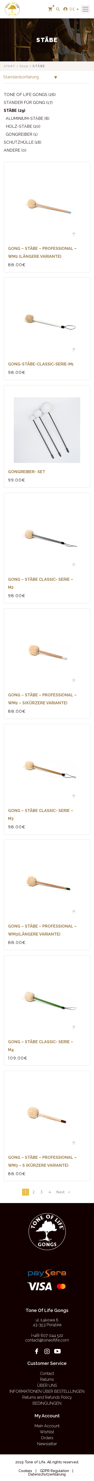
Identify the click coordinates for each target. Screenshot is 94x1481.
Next (63, 1192)
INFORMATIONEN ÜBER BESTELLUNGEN (47, 1391)
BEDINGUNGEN (47, 1403)
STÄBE (10, 110)
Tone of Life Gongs (25, 94)
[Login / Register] (65, 9)
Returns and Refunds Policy (47, 1397)
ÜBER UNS (47, 1385)
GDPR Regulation (54, 1471)
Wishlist (47, 1432)
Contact (47, 1373)
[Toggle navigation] (85, 9)
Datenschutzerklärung (47, 1474)
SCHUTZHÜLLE (19, 142)
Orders (47, 1438)
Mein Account (47, 1426)
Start (9, 66)
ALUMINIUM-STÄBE (24, 118)
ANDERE (12, 150)
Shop (24, 66)
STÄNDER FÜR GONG (24, 102)
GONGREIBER (19, 134)
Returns (47, 1379)
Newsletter (47, 1443)
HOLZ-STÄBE (19, 126)
